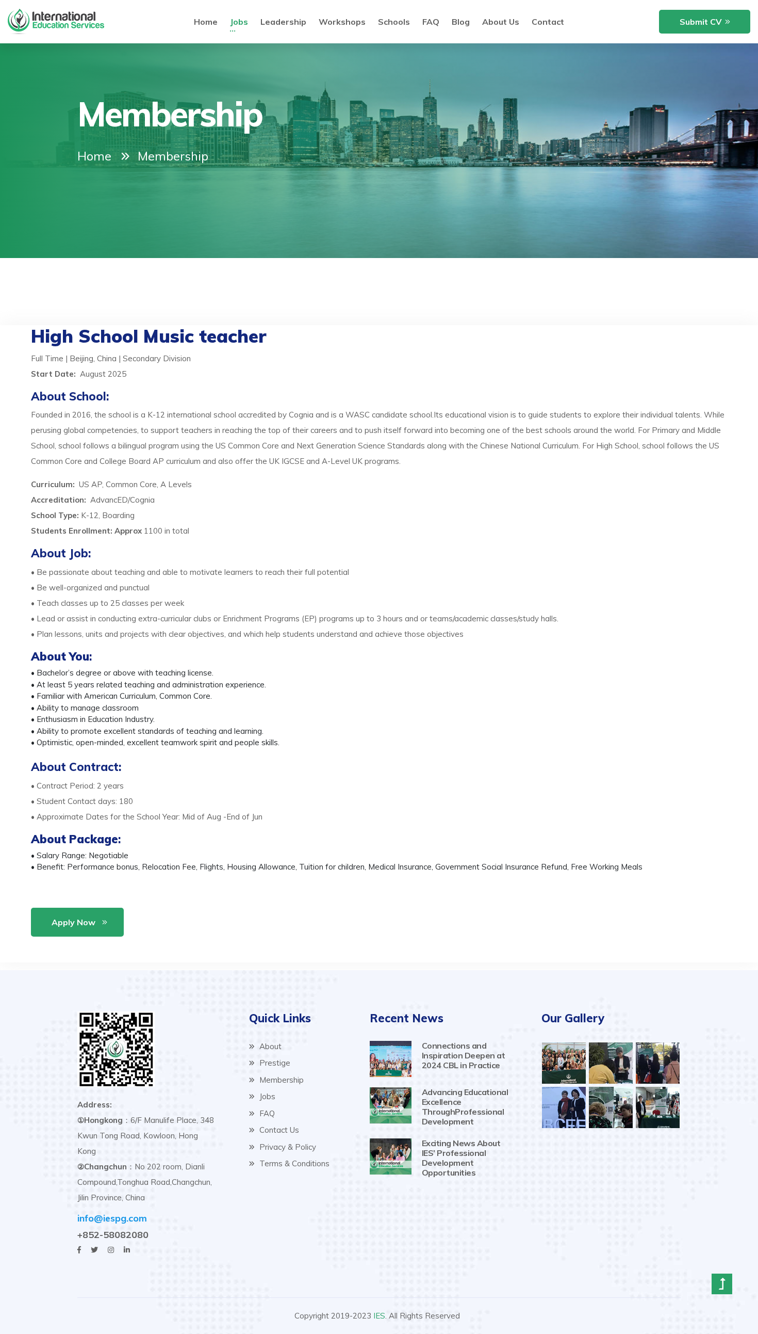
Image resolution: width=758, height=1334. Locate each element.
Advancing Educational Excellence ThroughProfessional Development (465, 1107)
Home (206, 22)
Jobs (239, 22)
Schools (394, 22)
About (269, 1046)
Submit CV (701, 22)
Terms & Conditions (293, 1163)
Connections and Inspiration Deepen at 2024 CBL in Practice (463, 1055)
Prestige (273, 1063)
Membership (280, 1080)
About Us (500, 22)
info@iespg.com (112, 1218)
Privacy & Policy (286, 1147)
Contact (548, 22)
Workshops (342, 22)
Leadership (283, 22)
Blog (461, 22)
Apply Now (73, 922)
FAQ (430, 22)
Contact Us (278, 1130)
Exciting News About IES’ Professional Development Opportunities (461, 1158)
